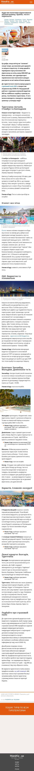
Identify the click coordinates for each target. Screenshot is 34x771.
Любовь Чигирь (4, 57)
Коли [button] (17, 766)
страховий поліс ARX (9, 86)
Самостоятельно (8, 24)
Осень (20, 21)
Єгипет (4, 230)
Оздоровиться (14, 22)
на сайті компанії (20, 671)
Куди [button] (17, 762)
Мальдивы (29, 19)
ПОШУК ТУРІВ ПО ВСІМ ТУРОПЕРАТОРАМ (17, 709)
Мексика (6, 21)
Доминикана (18, 19)
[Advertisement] (17, 734)
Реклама (20, 757)
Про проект (14, 757)
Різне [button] (17, 769)
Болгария (12, 19)
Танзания (12, 21)
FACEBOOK (8, 699)
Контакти (17, 759)
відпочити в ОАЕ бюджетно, (19, 336)
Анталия (6, 19)
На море (25, 21)
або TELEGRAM (15, 699)
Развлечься (22, 22)
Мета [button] (17, 764)
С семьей (28, 22)
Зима (16, 21)
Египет (24, 19)
